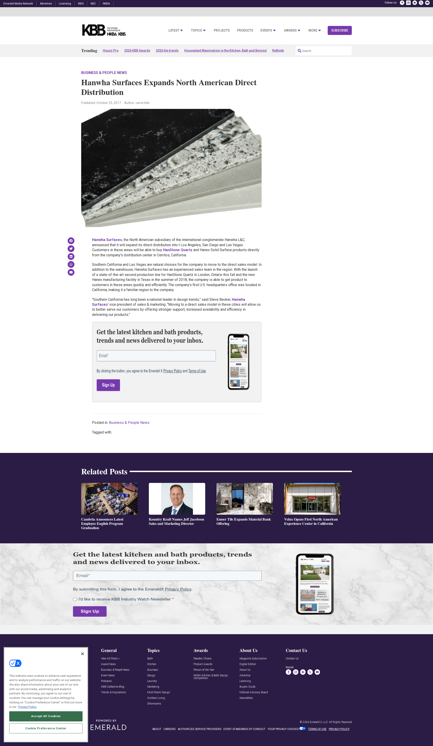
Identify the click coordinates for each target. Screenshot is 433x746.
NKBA (106, 3)
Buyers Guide (247, 686)
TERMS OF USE (317, 729)
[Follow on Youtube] (427, 2)
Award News (108, 664)
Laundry (152, 681)
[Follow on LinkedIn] (414, 2)
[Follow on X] (421, 2)
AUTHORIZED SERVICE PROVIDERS (199, 729)
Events (266, 30)
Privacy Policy (27, 706)
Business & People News (104, 73)
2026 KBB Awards (137, 50)
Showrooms (154, 703)
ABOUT (156, 729)
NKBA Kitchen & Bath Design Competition (210, 677)
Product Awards (202, 664)
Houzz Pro (111, 50)
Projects (222, 30)
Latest (173, 30)
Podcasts (106, 681)
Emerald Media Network (18, 3)
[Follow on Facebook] (402, 2)
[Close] (83, 654)
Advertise (46, 3)
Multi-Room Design (158, 692)
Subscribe (339, 30)
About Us (245, 669)
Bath (150, 658)
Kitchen (151, 664)
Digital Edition (248, 664)
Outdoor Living (156, 698)
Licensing (65, 3)
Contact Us (292, 658)
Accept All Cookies (46, 716)
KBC (93, 3)
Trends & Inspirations (113, 692)
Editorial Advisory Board (254, 692)
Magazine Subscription (253, 658)
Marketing (153, 686)
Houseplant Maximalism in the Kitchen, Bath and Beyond (225, 50)
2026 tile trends (167, 50)
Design (151, 675)
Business (152, 669)
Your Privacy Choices (283, 729)
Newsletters (246, 698)
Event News (108, 675)
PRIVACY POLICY (339, 729)
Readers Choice (202, 658)
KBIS (81, 3)
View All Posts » (110, 658)
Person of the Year (203, 669)
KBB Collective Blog (112, 686)
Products (245, 30)
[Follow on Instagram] (408, 2)
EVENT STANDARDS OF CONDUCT (244, 729)
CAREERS (169, 729)
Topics (196, 30)
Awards (290, 30)
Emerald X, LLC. (319, 722)
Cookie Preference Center (46, 728)
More (313, 30)
